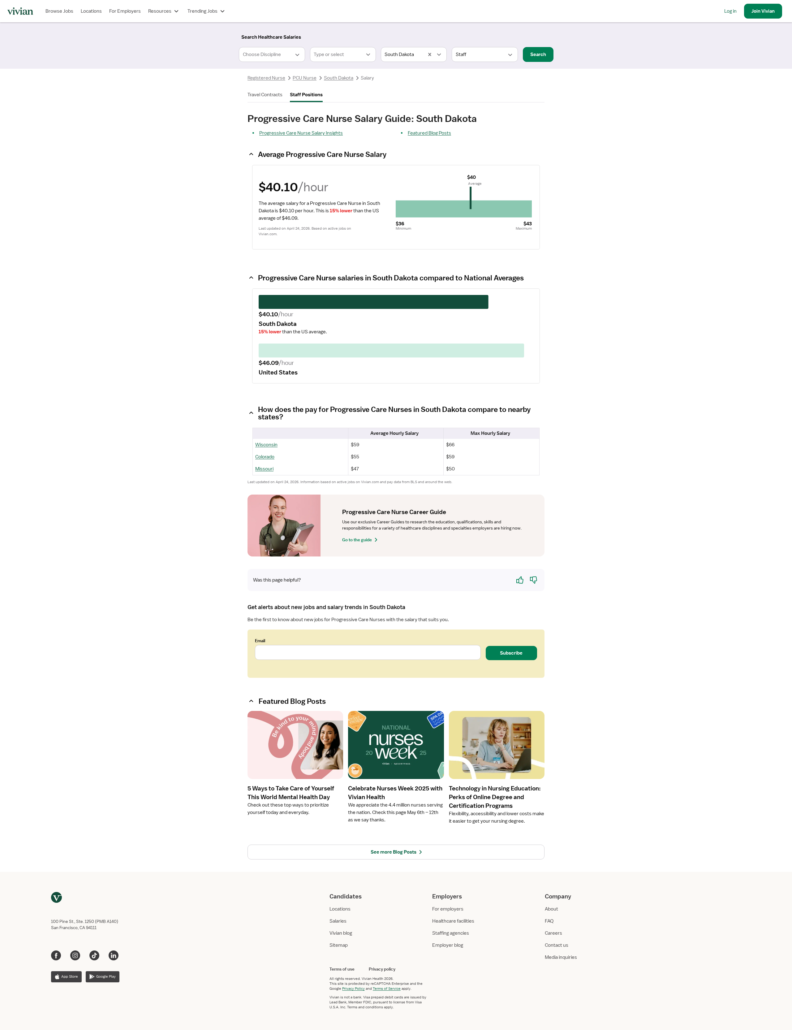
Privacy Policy (353, 988)
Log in (730, 11)
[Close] (485, 36)
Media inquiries (561, 957)
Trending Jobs (202, 11)
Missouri (264, 469)
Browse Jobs (59, 11)
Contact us (556, 945)
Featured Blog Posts (429, 133)
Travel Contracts (265, 95)
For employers (447, 909)
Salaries (337, 921)
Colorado (264, 457)
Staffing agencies (450, 933)
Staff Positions (306, 95)
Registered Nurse (266, 78)
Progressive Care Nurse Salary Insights (301, 133)
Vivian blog (340, 933)
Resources (159, 11)
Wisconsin (266, 445)
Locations (91, 11)
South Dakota (338, 78)
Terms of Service (387, 988)
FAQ (549, 921)
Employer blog (447, 945)
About (551, 909)
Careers (553, 933)
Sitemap (338, 945)
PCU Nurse (304, 78)
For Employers (125, 11)
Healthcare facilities (453, 921)
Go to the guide (357, 540)
